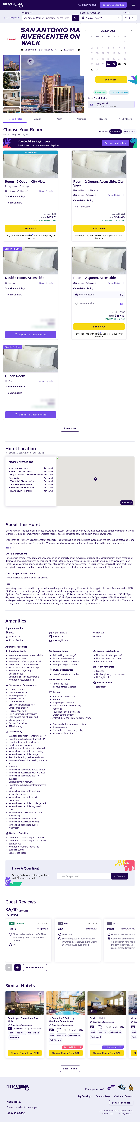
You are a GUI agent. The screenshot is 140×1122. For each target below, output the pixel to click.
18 (103, 58)
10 (97, 53)
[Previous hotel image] (73, 108)
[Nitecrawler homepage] (13, 5)
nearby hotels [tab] (125, 119)
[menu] (133, 5)
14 (119, 53)
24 (97, 64)
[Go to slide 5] (28, 1012)
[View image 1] (11, 63)
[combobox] (47, 18)
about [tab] (59, 119)
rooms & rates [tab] (15, 119)
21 (119, 58)
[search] (75, 18)
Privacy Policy (125, 1113)
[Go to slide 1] (21, 1012)
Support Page (103, 1096)
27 (114, 64)
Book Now (31, 228)
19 (108, 58)
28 (119, 64)
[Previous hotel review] (8, 967)
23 (92, 64)
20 (114, 58)
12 (108, 53)
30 (92, 69)
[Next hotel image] (79, 108)
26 (108, 64)
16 (92, 58)
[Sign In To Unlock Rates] (121, 303)
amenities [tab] (81, 119)
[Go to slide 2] (23, 1012)
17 (97, 58)
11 (103, 53)
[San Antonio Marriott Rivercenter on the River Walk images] (52, 84)
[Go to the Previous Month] (85, 30)
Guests (126, 12)
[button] (99, 294)
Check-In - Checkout (90, 13)
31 (97, 69)
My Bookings (85, 1096)
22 (125, 58)
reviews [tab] (103, 119)
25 (103, 64)
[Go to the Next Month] (131, 30)
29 (124, 64)
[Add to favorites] (30, 61)
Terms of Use (107, 1113)
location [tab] (37, 119)
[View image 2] (11, 80)
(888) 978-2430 (89, 5)
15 (125, 53)
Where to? (27, 13)
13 (114, 53)
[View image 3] (11, 98)
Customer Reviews (123, 1096)
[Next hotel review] (17, 967)
